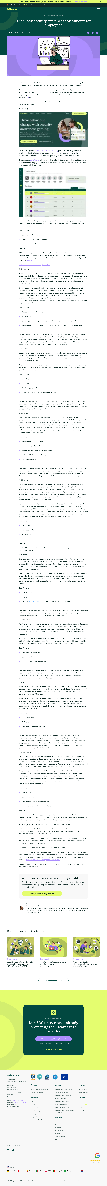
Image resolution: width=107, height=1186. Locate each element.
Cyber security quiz (61, 1104)
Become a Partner (84, 1092)
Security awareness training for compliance (64, 1111)
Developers (34, 1114)
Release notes (59, 1130)
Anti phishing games (61, 1092)
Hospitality (34, 1117)
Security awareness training (39, 1089)
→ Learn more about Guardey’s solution (34, 265)
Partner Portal (83, 1089)
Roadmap (58, 1127)
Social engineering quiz (62, 1107)
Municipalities (35, 1108)
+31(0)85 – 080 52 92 (17, 1100)
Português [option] (59, 1171)
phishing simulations (37, 601)
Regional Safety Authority (39, 1120)
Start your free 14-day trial (40, 893)
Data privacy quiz (60, 1098)
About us (81, 1102)
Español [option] (31, 1171)
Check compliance (80, 2)
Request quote (83, 1111)
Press (56, 1139)
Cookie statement (95, 1181)
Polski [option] (49, 1171)
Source (29, 260)
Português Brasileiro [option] (73, 1171)
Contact (81, 1108)
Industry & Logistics (37, 1111)
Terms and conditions (70, 1181)
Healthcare (34, 1105)
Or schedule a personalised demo (51, 1049)
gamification (35, 160)
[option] (11, 1171)
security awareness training (47, 150)
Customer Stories (60, 1136)
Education (34, 1102)
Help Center (58, 1122)
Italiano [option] (41, 1171)
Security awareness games (63, 1095)
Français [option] (22, 1171)
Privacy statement (83, 1181)
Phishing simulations (37, 1092)
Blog (56, 1125)
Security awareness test (62, 1101)
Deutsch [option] (12, 1171)
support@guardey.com (20, 1102)
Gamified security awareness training (38, 4)
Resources (58, 1133)
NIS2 (27, 97)
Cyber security (25, 33)
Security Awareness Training (63, 1089)
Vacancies (82, 1105)
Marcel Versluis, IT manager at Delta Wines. (43, 860)
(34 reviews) (15, 4)
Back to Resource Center (54, 15)
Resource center (51, 981)
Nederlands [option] (87, 1171)
